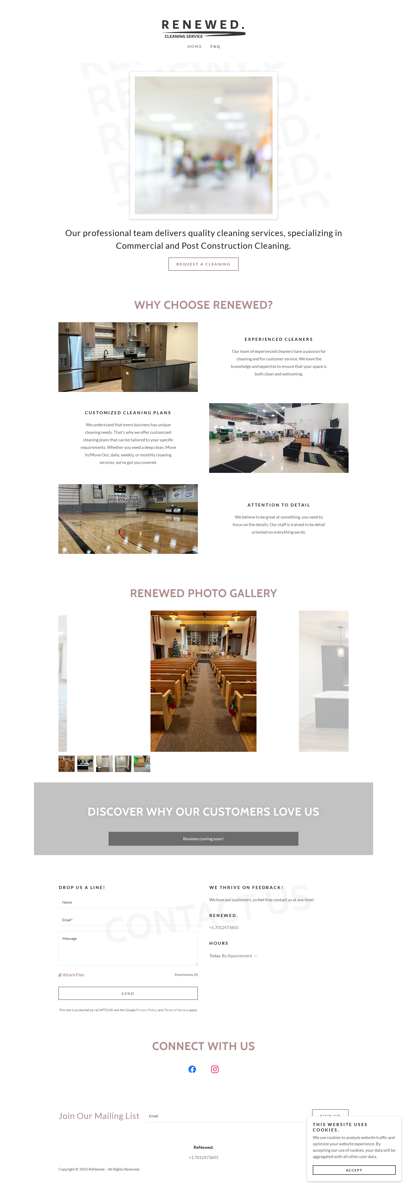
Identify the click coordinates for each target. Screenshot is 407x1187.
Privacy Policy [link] (146, 1010)
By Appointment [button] (237, 955)
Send (128, 993)
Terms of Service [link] (176, 1010)
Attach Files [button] (74, 974)
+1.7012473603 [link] (223, 927)
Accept (354, 1170)
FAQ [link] (215, 46)
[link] (203, 28)
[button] (60, 974)
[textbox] (128, 902)
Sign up (330, 1116)
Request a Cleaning (203, 264)
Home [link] (194, 46)
